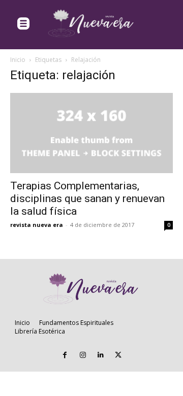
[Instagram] (83, 355)
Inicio (17, 59)
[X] (118, 355)
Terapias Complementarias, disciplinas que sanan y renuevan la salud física (87, 198)
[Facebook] (65, 355)
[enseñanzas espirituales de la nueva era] (91, 24)
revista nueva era (36, 224)
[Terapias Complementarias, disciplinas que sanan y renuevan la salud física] (91, 133)
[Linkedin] (100, 355)
